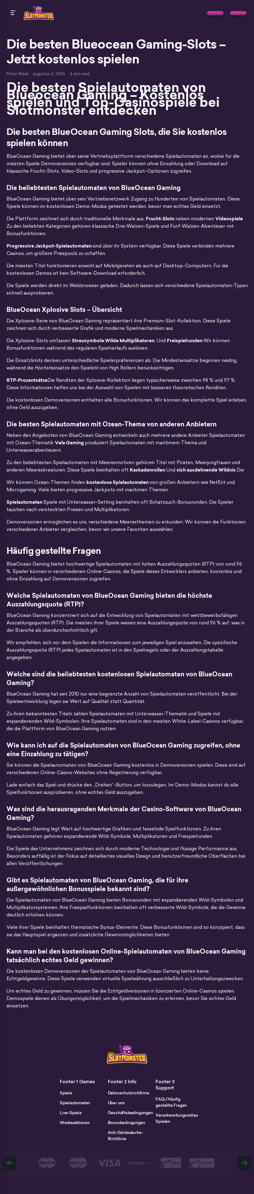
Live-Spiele (71, 1112)
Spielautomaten (75, 1103)
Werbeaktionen (75, 1122)
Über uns (116, 1103)
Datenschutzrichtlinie (128, 1093)
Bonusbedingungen (126, 1122)
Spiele (66, 1093)
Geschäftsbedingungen (130, 1112)
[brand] (215, 13)
